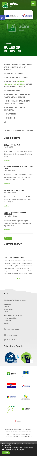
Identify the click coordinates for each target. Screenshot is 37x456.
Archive (7, 238)
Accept (6, 452)
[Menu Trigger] (33, 3)
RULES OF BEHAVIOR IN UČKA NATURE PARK (18, 167)
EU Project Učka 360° (12, 145)
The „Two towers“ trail (14, 257)
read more (7, 160)
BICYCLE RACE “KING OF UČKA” (15, 190)
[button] (2, 17)
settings (21, 449)
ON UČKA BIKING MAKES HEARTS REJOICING (16, 213)
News (13, 170)
